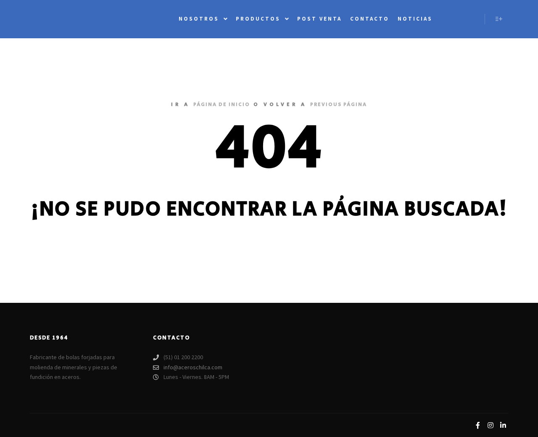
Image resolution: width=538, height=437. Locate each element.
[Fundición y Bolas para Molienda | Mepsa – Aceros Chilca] (67, 19)
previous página (338, 104)
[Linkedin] (503, 425)
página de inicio (221, 104)
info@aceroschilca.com (193, 367)
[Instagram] (490, 425)
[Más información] (498, 18)
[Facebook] (477, 425)
